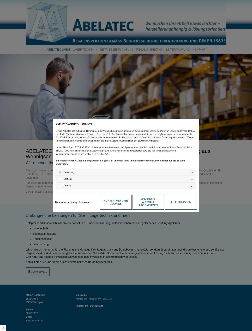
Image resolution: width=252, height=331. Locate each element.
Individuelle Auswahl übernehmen (148, 202)
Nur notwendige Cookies (116, 202)
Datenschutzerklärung (66, 202)
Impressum (84, 202)
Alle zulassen (181, 202)
